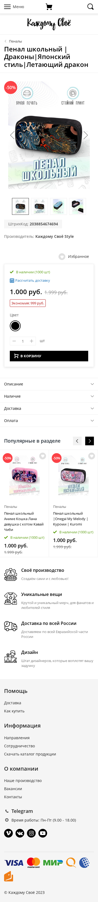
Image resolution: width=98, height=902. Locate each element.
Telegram (22, 811)
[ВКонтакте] (20, 833)
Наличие (12, 396)
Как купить (14, 710)
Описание (13, 384)
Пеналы (15, 41)
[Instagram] (31, 833)
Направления (17, 737)
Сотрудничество (19, 745)
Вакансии (13, 788)
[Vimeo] (8, 833)
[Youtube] (42, 833)
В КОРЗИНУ (30, 355)
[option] (24, 503)
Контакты (13, 796)
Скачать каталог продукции (30, 754)
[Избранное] (42, 456)
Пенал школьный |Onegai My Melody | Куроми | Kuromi (70, 519)
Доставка (12, 408)
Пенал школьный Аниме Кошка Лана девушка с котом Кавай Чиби (24, 521)
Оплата (11, 420)
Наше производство (23, 780)
